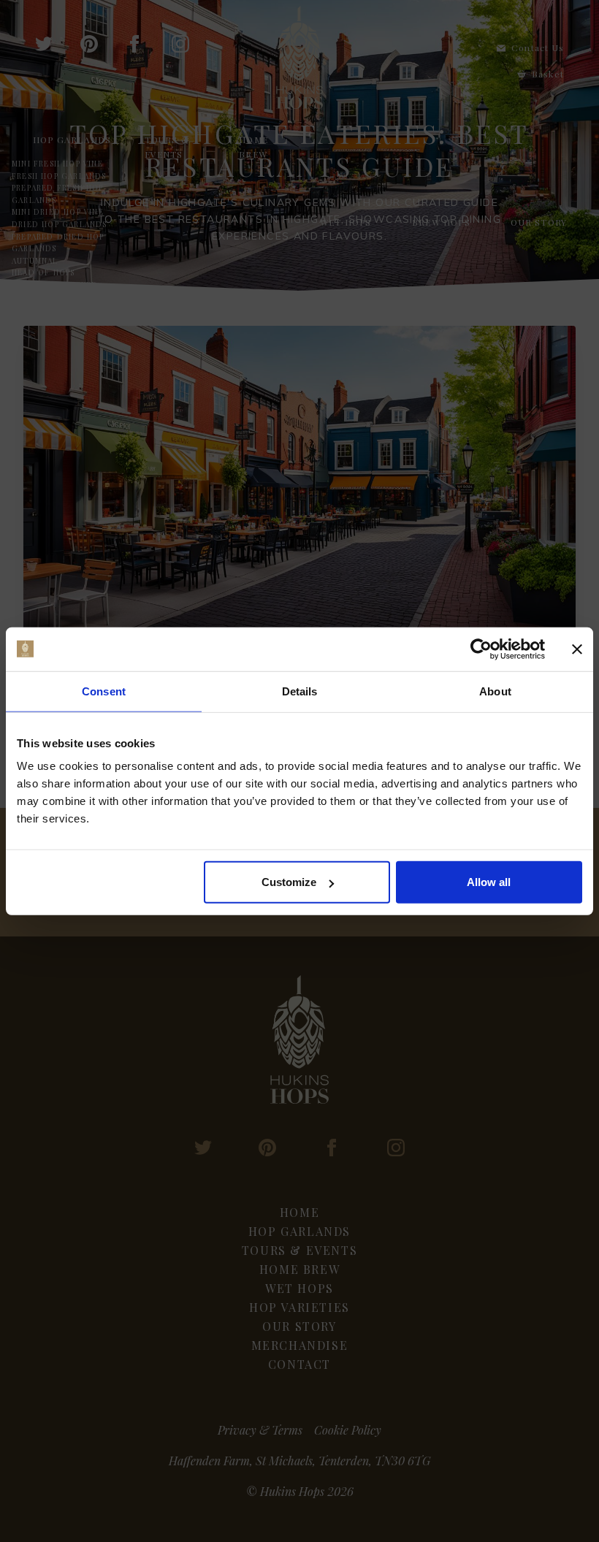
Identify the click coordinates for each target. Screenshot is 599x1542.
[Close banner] (577, 649)
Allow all (489, 882)
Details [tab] (300, 690)
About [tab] (495, 690)
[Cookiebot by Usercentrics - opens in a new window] (481, 649)
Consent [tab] (104, 690)
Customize (289, 882)
